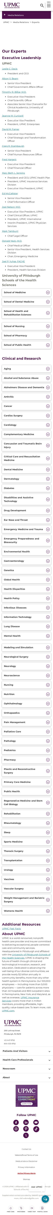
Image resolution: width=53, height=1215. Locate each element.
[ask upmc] (45, 1199)
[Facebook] (16, 1122)
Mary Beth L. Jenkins (13, 173)
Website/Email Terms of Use (26, 1155)
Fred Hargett (9, 159)
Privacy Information (26, 1167)
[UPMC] (12, 5)
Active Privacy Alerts (26, 1173)
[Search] (42, 5)
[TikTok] (36, 1129)
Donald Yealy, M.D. (12, 241)
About (6, 1077)
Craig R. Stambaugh (13, 146)
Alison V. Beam (10, 78)
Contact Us (26, 1149)
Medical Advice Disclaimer (26, 1161)
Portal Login (42, 1211)
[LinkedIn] (26, 1122)
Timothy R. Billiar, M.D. (14, 92)
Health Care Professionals (18, 1060)
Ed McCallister (10, 193)
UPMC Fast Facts (11, 928)
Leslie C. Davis (9, 69)
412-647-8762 (9, 1040)
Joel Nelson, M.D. (11, 207)
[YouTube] (36, 1122)
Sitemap (26, 1179)
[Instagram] (16, 1129)
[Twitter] (26, 1135)
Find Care (10, 1211)
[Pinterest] (26, 1129)
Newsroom (9, 1068)
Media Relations (16, 15)
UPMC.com (8, 1010)
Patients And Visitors (15, 1051)
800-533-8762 (10, 1044)
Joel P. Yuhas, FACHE (13, 261)
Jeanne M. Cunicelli (12, 116)
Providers (21, 1211)
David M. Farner (10, 129)
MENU (48, 2)
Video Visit (32, 1211)
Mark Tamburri (10, 231)
